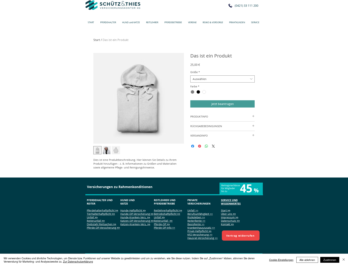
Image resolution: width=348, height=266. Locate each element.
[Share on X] (213, 146)
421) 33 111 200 (247, 6)
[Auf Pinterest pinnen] (199, 146)
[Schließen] (343, 260)
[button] (109, 20)
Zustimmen (329, 260)
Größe (195, 72)
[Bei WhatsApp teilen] (206, 146)
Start (96, 40)
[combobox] (222, 79)
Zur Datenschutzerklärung (78, 261)
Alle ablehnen (307, 260)
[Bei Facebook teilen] (192, 146)
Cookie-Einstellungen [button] (281, 260)
